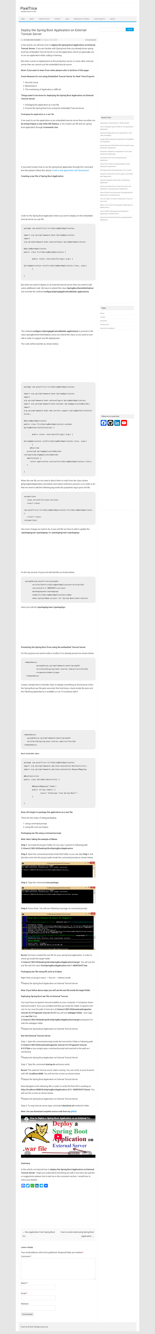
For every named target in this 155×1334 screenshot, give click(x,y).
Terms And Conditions (107, 328)
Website (24, 1304)
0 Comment (90, 40)
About (32, 19)
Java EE (112, 19)
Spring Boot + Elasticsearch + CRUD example (114, 123)
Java (67, 19)
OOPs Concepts (99, 19)
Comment (26, 1256)
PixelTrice (28, 8)
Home (23, 19)
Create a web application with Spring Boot (70, 170)
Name (24, 1283)
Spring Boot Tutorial (81, 19)
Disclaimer (103, 321)
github (73, 1111)
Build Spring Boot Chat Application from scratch (116, 170)
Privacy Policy (44, 19)
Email (24, 1293)
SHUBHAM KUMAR (32, 40)
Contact (57, 19)
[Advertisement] (58, 147)
